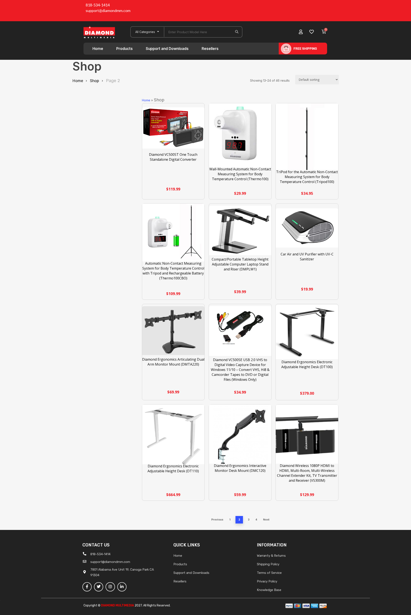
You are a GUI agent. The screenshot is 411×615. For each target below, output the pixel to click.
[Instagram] (110, 586)
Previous (217, 519)
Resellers (210, 48)
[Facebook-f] (87, 586)
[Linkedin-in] (122, 586)
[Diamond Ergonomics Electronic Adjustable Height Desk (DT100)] (307, 332)
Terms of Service (269, 573)
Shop (94, 80)
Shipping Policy (268, 564)
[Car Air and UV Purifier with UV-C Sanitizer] (307, 228)
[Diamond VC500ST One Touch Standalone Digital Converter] (173, 127)
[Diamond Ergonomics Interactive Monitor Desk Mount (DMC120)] (240, 436)
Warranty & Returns (271, 556)
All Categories (145, 32)
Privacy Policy (267, 581)
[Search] (236, 32)
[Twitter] (98, 586)
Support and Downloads (167, 48)
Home (97, 48)
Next (266, 519)
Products (124, 48)
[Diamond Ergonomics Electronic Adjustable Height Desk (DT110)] (173, 437)
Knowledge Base (269, 590)
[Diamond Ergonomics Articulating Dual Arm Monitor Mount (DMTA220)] (173, 330)
